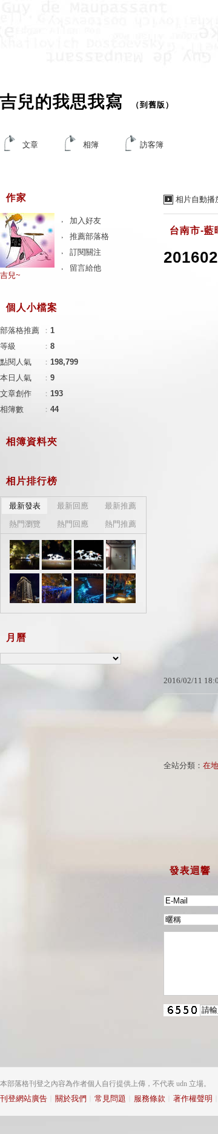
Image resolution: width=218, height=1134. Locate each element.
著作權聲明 (193, 1098)
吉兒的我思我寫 (61, 101)
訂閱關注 (85, 252)
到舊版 (152, 104)
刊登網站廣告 (23, 1098)
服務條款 (149, 1098)
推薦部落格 (89, 236)
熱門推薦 (120, 523)
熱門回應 (72, 523)
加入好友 (85, 220)
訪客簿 (152, 144)
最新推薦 (120, 505)
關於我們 (71, 1098)
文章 (30, 144)
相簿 (91, 144)
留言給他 (85, 267)
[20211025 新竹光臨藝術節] (24, 555)
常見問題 (110, 1098)
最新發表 (25, 505)
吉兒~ (10, 275)
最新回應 (72, 505)
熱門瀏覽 (25, 523)
